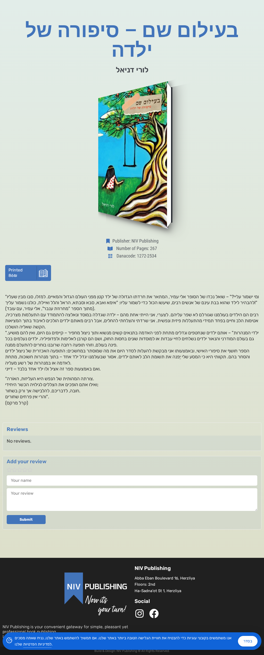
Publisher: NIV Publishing (135, 241)
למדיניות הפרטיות (37, 644)
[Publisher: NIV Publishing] (109, 241)
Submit (26, 519)
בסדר (247, 641)
